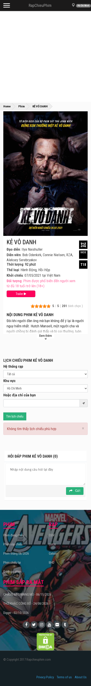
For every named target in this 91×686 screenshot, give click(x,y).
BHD (51, 563)
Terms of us (64, 677)
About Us (81, 677)
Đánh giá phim (12, 572)
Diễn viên (14, 255)
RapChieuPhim (40, 5)
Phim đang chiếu (13, 535)
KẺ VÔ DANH (21, 242)
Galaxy (53, 554)
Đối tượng (14, 281)
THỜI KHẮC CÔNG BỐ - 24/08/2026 (25, 604)
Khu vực (9, 380)
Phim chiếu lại (12, 563)
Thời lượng (15, 264)
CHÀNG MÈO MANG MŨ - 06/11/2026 (27, 595)
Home (7, 106)
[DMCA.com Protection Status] (45, 641)
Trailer (20, 294)
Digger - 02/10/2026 (16, 613)
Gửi (77, 490)
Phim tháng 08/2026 (16, 554)
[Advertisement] (45, 56)
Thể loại (13, 270)
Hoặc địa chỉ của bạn (19, 395)
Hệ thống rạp (13, 366)
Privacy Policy (45, 677)
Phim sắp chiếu (13, 544)
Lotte (52, 544)
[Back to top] (80, 673)
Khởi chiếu (15, 275)
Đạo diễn (13, 249)
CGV (52, 535)
